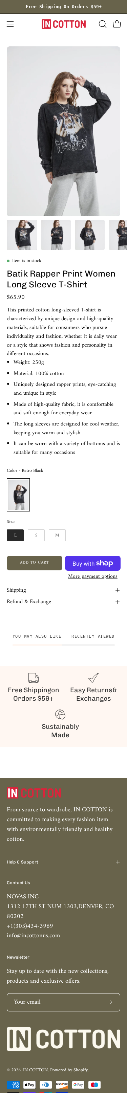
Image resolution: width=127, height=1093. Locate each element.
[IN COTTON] (64, 24)
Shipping (16, 590)
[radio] (18, 494)
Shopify (80, 1070)
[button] (102, 24)
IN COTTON (35, 1070)
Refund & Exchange (29, 601)
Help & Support (22, 862)
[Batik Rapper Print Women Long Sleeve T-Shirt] (22, 235)
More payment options (92, 576)
